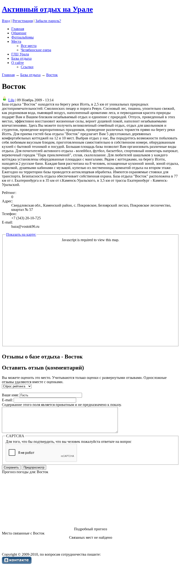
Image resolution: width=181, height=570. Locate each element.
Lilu (11, 100)
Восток (52, 75)
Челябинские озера (36, 50)
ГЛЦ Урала (20, 54)
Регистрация (22, 21)
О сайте (17, 63)
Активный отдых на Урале (47, 9)
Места (16, 41)
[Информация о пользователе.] (4, 100)
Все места (29, 46)
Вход (6, 21)
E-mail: (7, 400)
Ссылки (27, 67)
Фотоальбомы (22, 37)
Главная (17, 29)
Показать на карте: (21, 234)
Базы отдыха (21, 58)
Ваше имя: (10, 395)
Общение (18, 33)
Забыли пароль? (48, 21)
